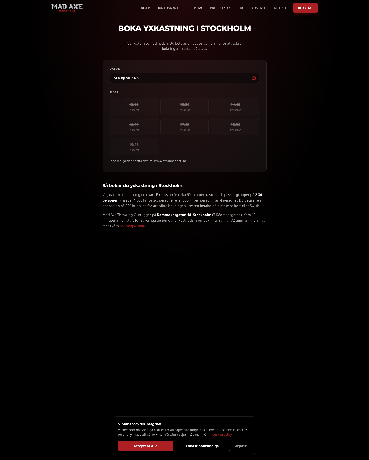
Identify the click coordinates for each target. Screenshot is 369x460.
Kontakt (258, 8)
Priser (144, 8)
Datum (115, 69)
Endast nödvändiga (202, 446)
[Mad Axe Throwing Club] (67, 8)
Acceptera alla (145, 446)
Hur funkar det (170, 8)
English (279, 8)
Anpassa (241, 446)
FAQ (242, 8)
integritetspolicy (220, 434)
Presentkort (221, 8)
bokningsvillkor (132, 225)
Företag (196, 8)
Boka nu (305, 8)
